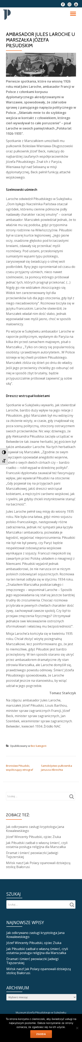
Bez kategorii (38, 746)
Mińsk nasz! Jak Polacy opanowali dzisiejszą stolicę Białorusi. (38, 865)
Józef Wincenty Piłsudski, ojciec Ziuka (33, 837)
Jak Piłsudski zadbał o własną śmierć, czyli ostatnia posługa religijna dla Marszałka (36, 845)
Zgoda (41, 1034)
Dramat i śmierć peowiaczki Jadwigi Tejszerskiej (32, 855)
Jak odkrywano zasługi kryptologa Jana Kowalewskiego (35, 829)
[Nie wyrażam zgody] (77, 1028)
